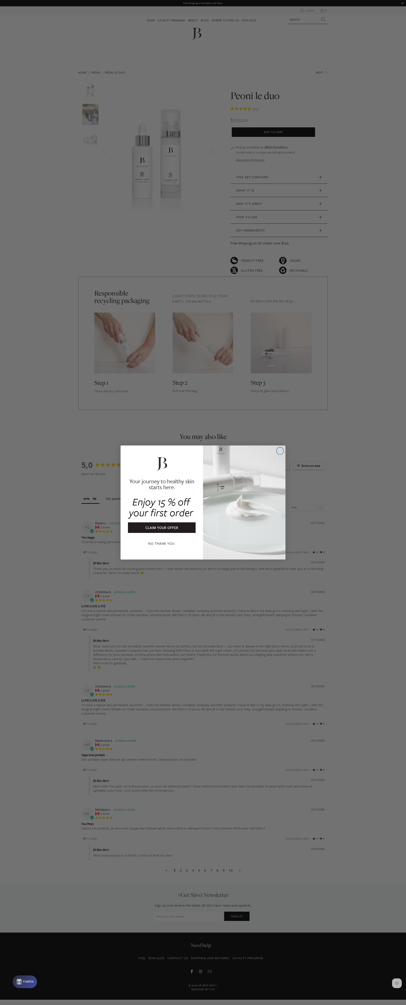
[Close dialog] (280, 451)
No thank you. (161, 543)
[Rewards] (25, 981)
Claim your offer (161, 527)
